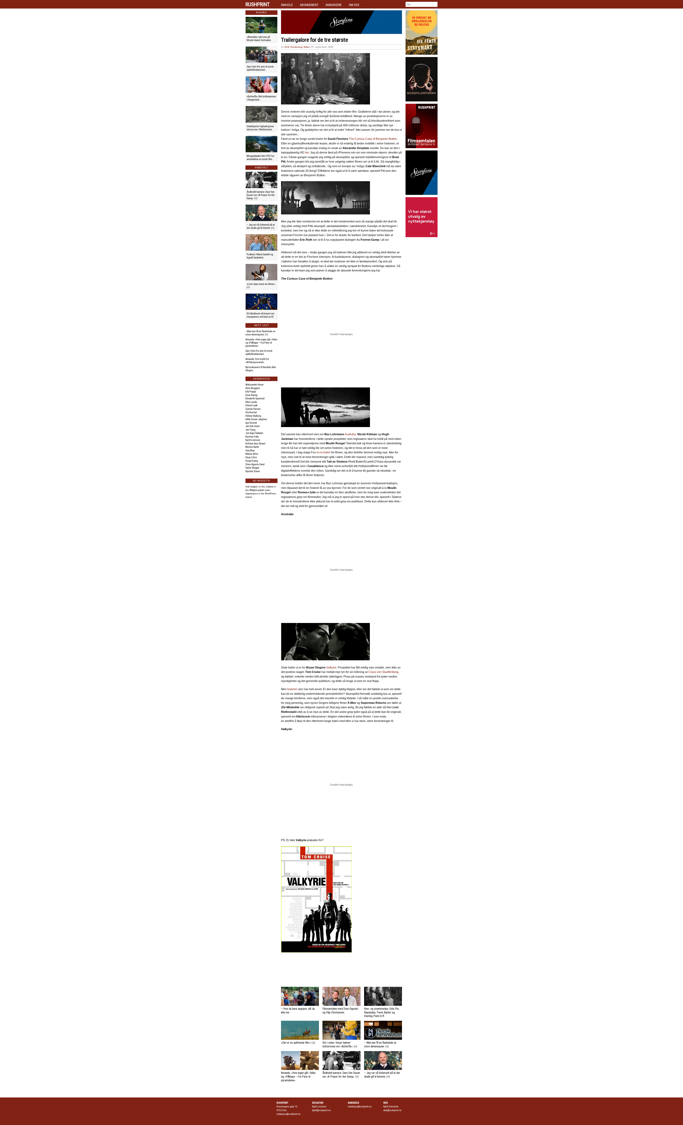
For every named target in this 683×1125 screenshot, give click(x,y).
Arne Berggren (252, 388)
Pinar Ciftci (251, 457)
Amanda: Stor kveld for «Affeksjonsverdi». (257, 360)
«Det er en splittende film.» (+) (298, 1042)
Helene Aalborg (253, 415)
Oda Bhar (250, 450)
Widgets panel (256, 490)
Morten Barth (252, 447)
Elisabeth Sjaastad (254, 398)
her (307, 152)
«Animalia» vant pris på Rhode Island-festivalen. (259, 38)
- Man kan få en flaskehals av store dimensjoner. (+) (260, 333)
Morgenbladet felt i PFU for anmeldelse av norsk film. (260, 157)
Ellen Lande (251, 402)
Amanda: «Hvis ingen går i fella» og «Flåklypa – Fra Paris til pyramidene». (261, 342)
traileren (292, 689)
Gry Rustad (251, 412)
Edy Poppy (250, 391)
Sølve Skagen (252, 467)
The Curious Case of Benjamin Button (373, 138)
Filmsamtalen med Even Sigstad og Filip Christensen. (340, 1010)
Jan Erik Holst (252, 426)
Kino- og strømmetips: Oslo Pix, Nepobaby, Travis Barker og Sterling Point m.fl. (381, 1012)
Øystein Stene (252, 471)
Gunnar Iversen (253, 409)
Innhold (287, 5)
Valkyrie (331, 667)
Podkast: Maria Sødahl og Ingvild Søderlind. (260, 256)
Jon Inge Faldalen (254, 433)
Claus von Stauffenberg (383, 671)
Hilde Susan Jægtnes (256, 419)
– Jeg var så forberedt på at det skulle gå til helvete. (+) (261, 226)
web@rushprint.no (392, 1110)
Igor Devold (251, 422)
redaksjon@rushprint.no (289, 1114)
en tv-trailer (323, 452)
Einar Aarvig (251, 395)
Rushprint (257, 4)
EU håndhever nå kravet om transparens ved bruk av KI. (260, 315)
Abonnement (309, 5)
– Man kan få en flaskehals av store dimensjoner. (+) (380, 1044)
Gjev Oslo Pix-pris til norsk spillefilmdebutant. (260, 68)
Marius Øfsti (251, 453)
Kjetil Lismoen (252, 440)
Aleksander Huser (254, 384)
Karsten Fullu (252, 436)
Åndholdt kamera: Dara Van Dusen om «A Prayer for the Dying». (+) (261, 195)
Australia (350, 434)
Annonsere (333, 5)
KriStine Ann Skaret (255, 443)
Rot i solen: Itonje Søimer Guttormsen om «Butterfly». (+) (339, 1044)
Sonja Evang (251, 460)
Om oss (354, 5)
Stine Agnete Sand (254, 464)
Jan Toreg (250, 429)
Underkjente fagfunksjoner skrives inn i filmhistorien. (260, 128)
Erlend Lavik (251, 405)
